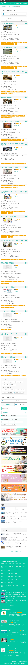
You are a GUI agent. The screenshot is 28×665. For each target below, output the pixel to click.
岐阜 (12, 570)
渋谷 (8, 424)
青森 (7, 563)
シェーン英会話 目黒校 (7, 23)
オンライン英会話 (24, 3)
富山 (12, 573)
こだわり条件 (5, 412)
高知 (9, 582)
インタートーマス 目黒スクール (9, 287)
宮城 (17, 563)
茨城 (17, 566)
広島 (2, 579)
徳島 (12, 582)
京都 (9, 576)
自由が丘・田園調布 (19, 421)
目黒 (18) (5, 382)
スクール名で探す (21, 404)
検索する (23, 409)
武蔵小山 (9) (6, 384)
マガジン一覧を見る (14, 551)
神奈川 (6, 566)
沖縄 (2, 586)
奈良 (16, 576)
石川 (9, 573)
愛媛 (2, 582)
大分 (20, 585)
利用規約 (14, 661)
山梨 (2, 568)
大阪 (2, 576)
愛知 (2, 570)
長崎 (13, 585)
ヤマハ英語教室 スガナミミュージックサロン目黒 (13, 191)
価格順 (7, 20)
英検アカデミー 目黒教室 (8, 357)
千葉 (13, 566)
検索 (18, 3)
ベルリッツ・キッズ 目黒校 (8, 216)
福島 (24, 563)
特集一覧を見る (14, 526)
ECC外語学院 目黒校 (7, 97)
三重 (9, 570)
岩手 (10, 563)
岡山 (6, 579)
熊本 (6, 585)
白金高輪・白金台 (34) (20, 389)
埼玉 (10, 566)
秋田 (13, 563)
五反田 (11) (6, 389)
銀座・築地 (13, 424)
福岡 (2, 585)
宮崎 (24, 585)
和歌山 (19, 576)
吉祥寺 (4, 424)
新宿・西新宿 (5, 421)
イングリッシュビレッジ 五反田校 (10, 121)
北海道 (2, 563)
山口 (9, 579)
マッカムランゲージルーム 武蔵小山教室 (12, 240)
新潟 (2, 573)
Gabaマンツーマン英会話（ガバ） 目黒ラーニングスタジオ (12, 72)
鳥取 (12, 579)
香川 (6, 582)
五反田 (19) (12, 382)
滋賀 (12, 576)
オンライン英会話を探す (15, 400)
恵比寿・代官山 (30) (19, 392)
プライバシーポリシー (22, 661)
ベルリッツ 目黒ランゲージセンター (11, 167)
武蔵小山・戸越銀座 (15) (8, 392)
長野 (6, 573)
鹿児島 (9, 585)
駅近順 (20, 20)
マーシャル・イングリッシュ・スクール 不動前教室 (13, 144)
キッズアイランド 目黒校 (8, 311)
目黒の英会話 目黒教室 (7, 263)
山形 (20, 563)
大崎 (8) (12, 389)
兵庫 (6, 576)
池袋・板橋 (11, 421)
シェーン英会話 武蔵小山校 (8, 47)
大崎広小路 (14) (20, 382)
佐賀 (17, 585)
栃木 (24, 566)
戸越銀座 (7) (13, 384)
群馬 (20, 566)
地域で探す (8, 404)
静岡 (6, 570)
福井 (16, 573)
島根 (16, 579)
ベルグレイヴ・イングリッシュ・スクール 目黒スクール (12, 333)
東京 (2, 566)
